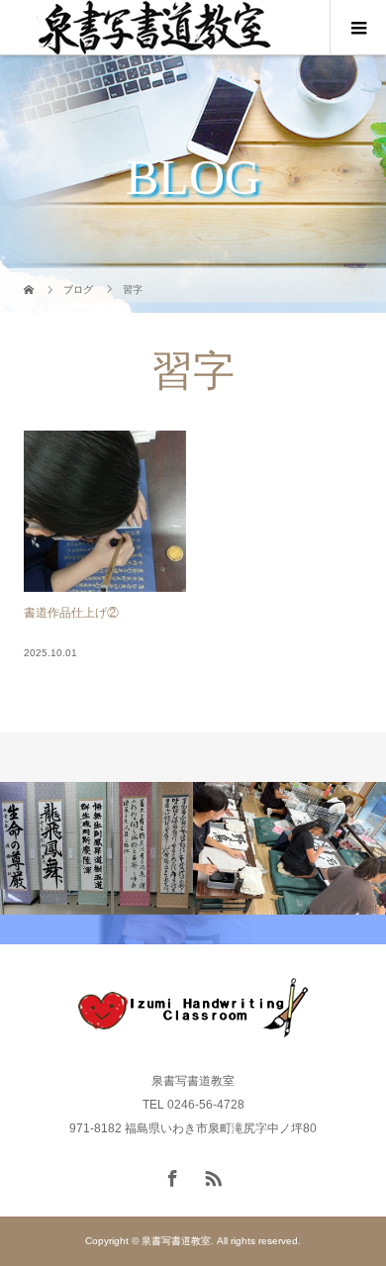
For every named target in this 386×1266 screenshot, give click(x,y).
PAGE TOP (358, 1206)
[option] (96, 849)
